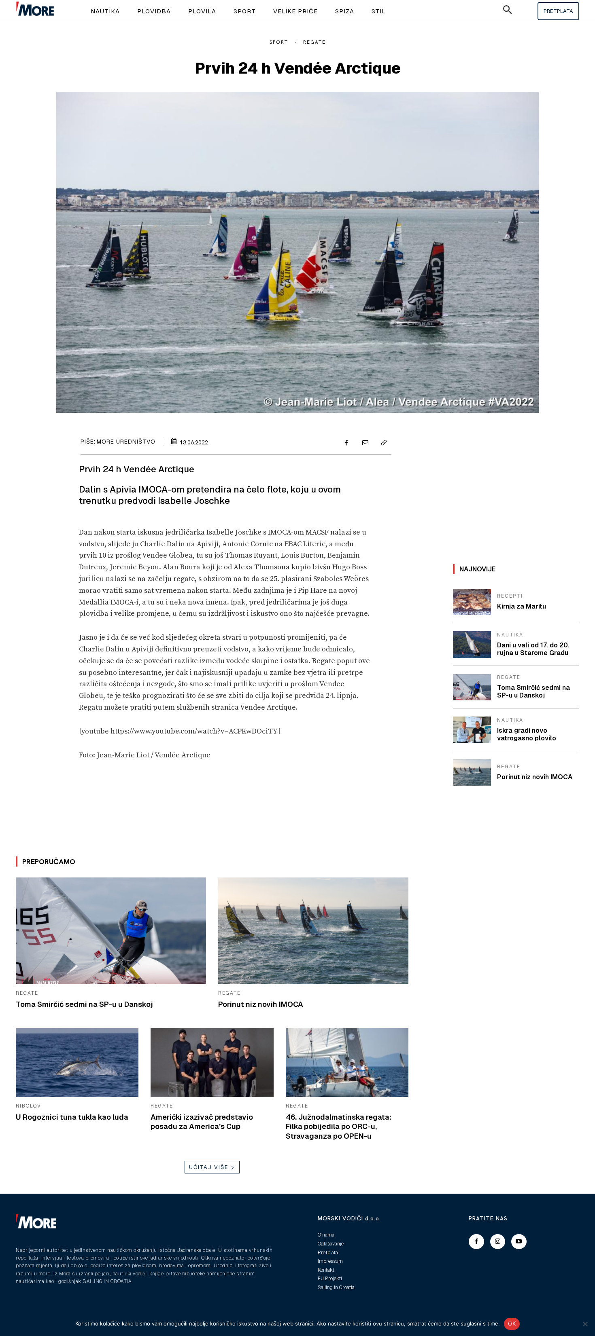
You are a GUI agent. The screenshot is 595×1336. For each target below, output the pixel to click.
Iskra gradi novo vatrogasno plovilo (526, 734)
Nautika (510, 634)
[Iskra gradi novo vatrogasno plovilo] (472, 730)
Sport (279, 42)
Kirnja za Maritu (521, 606)
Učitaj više (209, 1167)
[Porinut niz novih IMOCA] (313, 930)
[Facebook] (346, 443)
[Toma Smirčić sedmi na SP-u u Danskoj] (111, 930)
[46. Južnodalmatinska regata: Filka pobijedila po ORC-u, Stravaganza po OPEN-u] (347, 1062)
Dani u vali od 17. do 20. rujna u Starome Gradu (533, 649)
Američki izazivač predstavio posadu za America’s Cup (202, 1121)
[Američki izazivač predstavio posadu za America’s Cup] (212, 1062)
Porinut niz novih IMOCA (260, 1004)
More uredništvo (126, 441)
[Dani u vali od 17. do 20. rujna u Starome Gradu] (472, 644)
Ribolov (28, 1106)
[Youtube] (519, 1241)
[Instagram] (498, 1241)
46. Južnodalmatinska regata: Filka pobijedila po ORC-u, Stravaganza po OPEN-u (338, 1126)
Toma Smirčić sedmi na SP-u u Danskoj (84, 1004)
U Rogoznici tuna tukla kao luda (72, 1117)
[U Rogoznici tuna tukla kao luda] (77, 1062)
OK (512, 1323)
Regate (314, 42)
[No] (585, 1324)
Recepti (510, 596)
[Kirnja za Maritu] (472, 602)
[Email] (365, 443)
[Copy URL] (383, 443)
